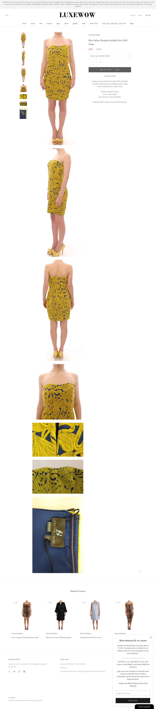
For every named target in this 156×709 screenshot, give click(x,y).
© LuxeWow (11, 698)
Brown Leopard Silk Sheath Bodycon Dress (25, 637)
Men (40, 23)
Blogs (132, 23)
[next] (149, 618)
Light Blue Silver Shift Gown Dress (91, 637)
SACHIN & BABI (94, 35)
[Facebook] (9, 671)
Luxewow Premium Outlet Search (73, 664)
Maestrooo (21, 700)
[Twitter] (14, 671)
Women (49, 23)
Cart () (148, 15)
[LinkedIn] (24, 671)
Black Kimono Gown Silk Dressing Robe (58, 637)
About (33, 23)
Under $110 (94, 23)
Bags (58, 23)
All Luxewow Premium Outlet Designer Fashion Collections (82, 671)
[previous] (6, 618)
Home (24, 23)
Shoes (66, 23)
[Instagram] (19, 671)
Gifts (83, 23)
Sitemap (63, 668)
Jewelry (75, 23)
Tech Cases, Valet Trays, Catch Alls (114, 23)
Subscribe (132, 701)
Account (132, 15)
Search (140, 15)
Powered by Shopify (34, 700)
